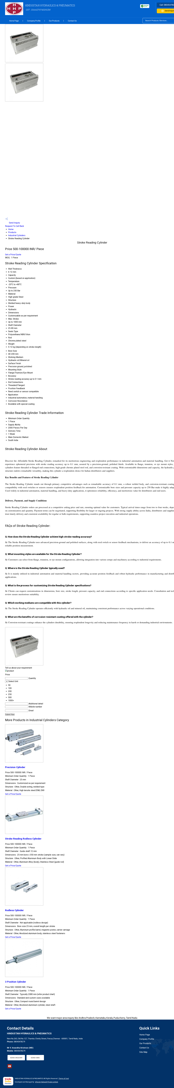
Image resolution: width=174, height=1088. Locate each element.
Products (12, 232)
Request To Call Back (14, 226)
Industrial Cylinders (16, 235)
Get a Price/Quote (13, 254)
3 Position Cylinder (15, 981)
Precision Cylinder (15, 767)
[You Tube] (10, 1067)
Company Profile (34, 21)
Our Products (54, 21)
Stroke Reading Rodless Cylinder (23, 838)
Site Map (143, 1052)
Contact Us (72, 21)
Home (11, 229)
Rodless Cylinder (14, 910)
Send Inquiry (14, 223)
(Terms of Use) (63, 1078)
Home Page (14, 21)
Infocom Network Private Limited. (46, 1082)
